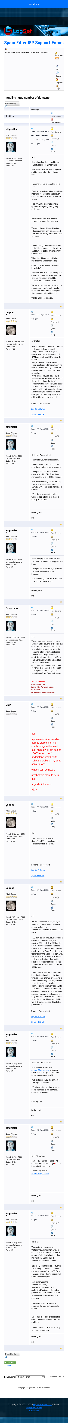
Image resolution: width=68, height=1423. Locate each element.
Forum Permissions (57, 1376)
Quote (53, 145)
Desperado (12, 608)
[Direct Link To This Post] (46, 128)
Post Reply (10, 103)
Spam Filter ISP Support (40, 52)
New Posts (59, 56)
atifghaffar (11, 129)
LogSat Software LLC (42, 1405)
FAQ (57, 69)
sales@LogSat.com (34, 1408)
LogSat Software (38, 409)
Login (58, 89)
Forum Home (10, 52)
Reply (53, 151)
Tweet (8, 1366)
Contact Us (34, 1410)
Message (35, 110)
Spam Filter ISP (23, 52)
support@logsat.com (40, 1070)
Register (59, 83)
